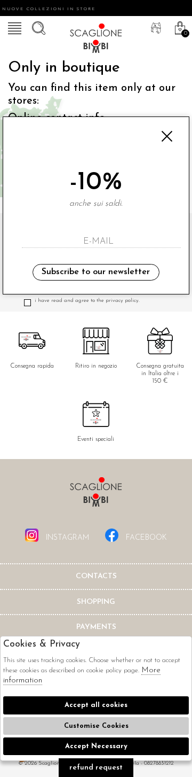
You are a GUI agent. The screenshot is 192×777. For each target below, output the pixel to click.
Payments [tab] (96, 627)
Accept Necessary (96, 746)
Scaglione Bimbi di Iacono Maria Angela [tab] (96, 495)
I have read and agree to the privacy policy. (87, 301)
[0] (178, 26)
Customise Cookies (96, 725)
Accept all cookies (96, 705)
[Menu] (13, 26)
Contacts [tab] (96, 576)
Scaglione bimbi (96, 40)
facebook (145, 538)
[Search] (37, 26)
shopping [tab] (96, 602)
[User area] (154, 26)
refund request (96, 768)
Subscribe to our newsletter (96, 272)
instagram (66, 538)
